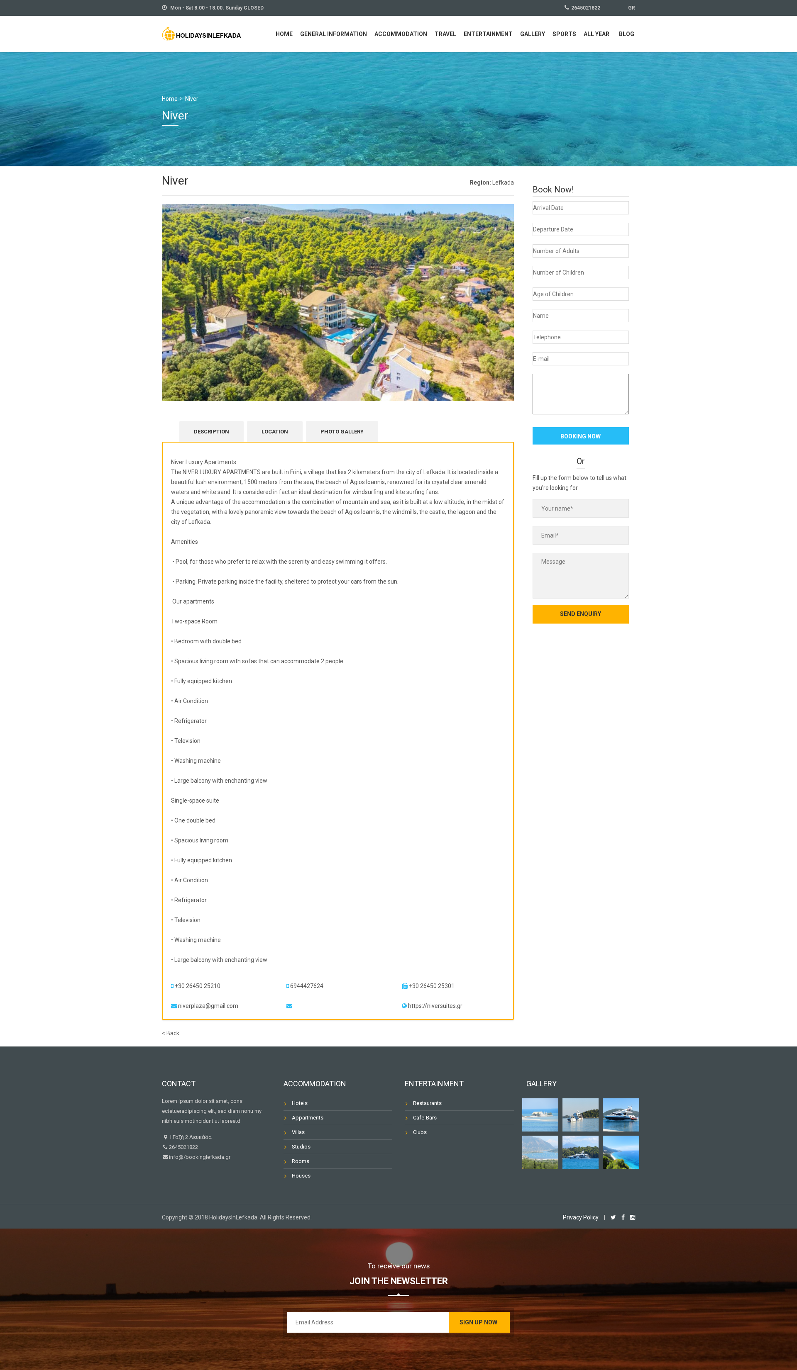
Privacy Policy (581, 1217)
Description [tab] (211, 431)
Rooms (300, 1161)
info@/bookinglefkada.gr (199, 1157)
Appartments (307, 1117)
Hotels (300, 1103)
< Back (170, 1033)
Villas (298, 1132)
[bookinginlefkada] (201, 33)
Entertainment (488, 34)
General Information (333, 34)
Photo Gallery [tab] (342, 431)
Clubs (420, 1132)
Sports (564, 34)
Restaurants (427, 1103)
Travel (445, 34)
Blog (626, 34)
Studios (301, 1147)
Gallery (532, 34)
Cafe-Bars (425, 1117)
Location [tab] (275, 431)
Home (284, 34)
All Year (596, 34)
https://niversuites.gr (435, 1006)
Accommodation (400, 34)
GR (631, 8)
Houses (301, 1176)
